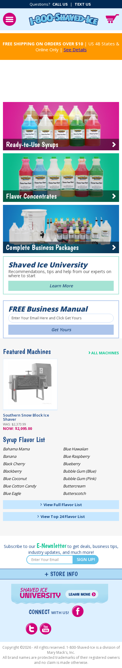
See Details (75, 49)
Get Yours (61, 329)
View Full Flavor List (61, 504)
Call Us (60, 4)
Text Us (83, 4)
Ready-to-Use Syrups (32, 144)
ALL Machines (103, 352)
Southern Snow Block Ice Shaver (26, 417)
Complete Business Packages (42, 247)
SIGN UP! (86, 559)
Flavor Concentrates (31, 196)
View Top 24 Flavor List (61, 516)
